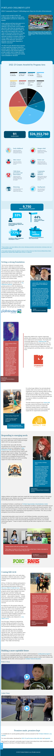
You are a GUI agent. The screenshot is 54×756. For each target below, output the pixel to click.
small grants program (44, 654)
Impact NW (47, 402)
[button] (27, 677)
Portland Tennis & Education (33, 658)
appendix (47, 738)
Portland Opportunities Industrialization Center (35, 504)
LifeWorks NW (42, 341)
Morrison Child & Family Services (10, 588)
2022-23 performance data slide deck (31, 738)
